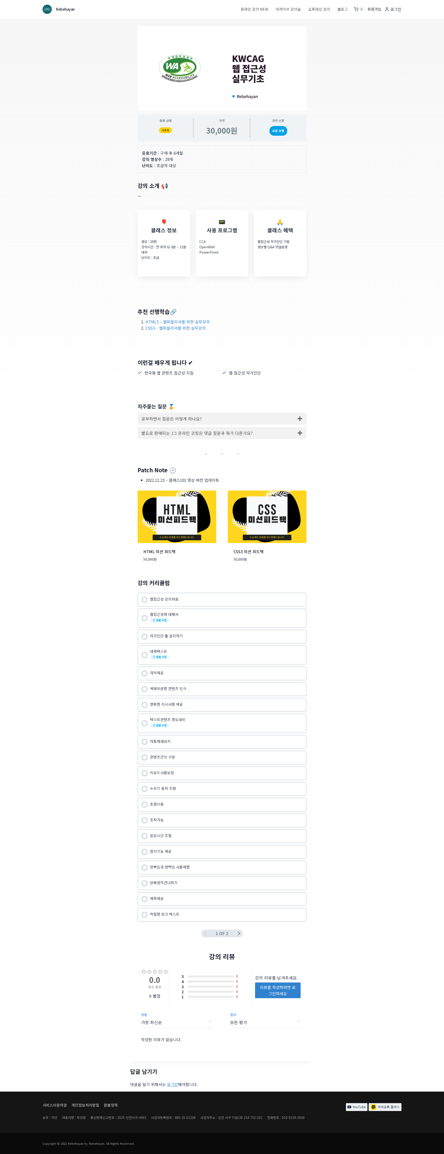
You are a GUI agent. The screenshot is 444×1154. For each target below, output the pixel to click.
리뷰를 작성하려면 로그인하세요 (278, 990)
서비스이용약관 (55, 1105)
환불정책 (111, 1105)
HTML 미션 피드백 (159, 551)
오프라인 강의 (319, 9)
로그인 (172, 1084)
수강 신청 (278, 131)
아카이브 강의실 (288, 9)
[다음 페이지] (239, 933)
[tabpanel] (222, 358)
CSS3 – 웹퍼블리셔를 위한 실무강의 (175, 328)
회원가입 (374, 9)
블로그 (342, 9)
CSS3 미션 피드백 (249, 551)
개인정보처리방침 (85, 1105)
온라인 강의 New (254, 9)
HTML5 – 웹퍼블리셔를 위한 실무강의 (177, 322)
